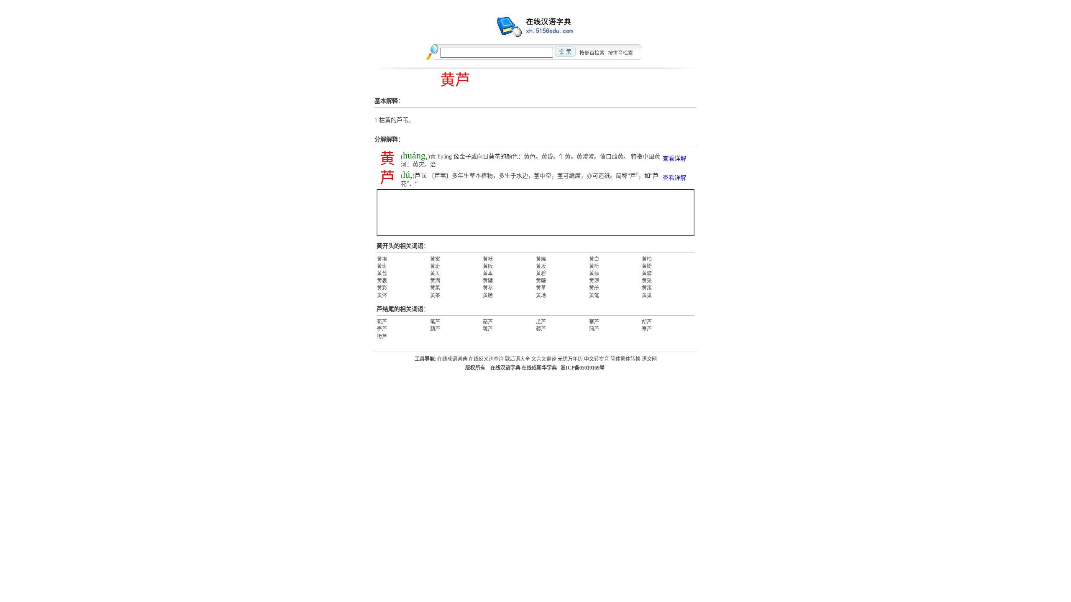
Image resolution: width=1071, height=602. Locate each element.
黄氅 (594, 295)
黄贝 (435, 273)
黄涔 (382, 295)
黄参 (488, 288)
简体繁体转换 (625, 359)
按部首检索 (592, 53)
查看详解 (674, 159)
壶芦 (382, 329)
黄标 (594, 273)
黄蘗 (541, 281)
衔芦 (382, 336)
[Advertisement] (535, 212)
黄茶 (435, 295)
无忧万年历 (570, 359)
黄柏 (647, 259)
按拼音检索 (620, 53)
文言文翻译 (543, 359)
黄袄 (488, 259)
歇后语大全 (517, 359)
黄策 (647, 288)
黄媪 (541, 259)
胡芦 (647, 322)
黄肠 (488, 295)
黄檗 (488, 281)
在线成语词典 (452, 359)
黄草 (541, 288)
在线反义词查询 (486, 359)
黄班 (382, 266)
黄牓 (647, 266)
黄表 (382, 281)
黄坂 (541, 266)
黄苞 (382, 273)
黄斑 (435, 266)
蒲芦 (594, 329)
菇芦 (488, 322)
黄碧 (541, 273)
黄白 (594, 259)
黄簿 (594, 281)
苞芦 (382, 322)
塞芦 (647, 329)
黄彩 (382, 288)
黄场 (541, 295)
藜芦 (541, 329)
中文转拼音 (596, 359)
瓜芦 (541, 322)
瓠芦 (488, 329)
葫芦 (435, 329)
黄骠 (647, 273)
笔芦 (435, 322)
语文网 (649, 359)
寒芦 (594, 322)
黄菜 (435, 288)
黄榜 (594, 266)
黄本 (488, 273)
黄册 (594, 288)
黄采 (647, 281)
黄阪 (488, 266)
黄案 (435, 259)
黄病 (435, 281)
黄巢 (647, 295)
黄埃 (382, 259)
